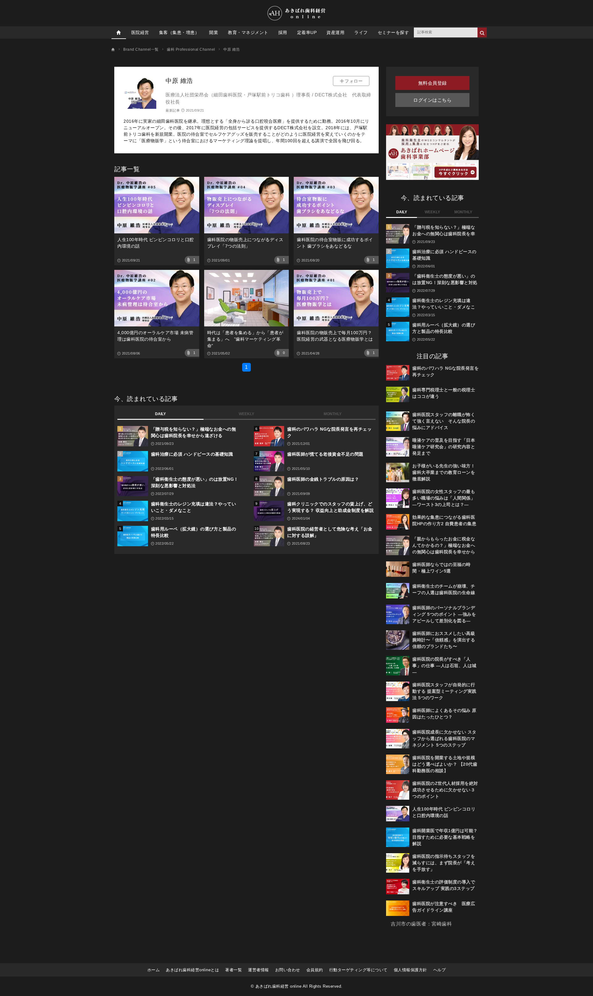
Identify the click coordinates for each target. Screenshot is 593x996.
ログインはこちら (432, 100)
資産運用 (335, 32)
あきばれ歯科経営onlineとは (192, 970)
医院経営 (140, 32)
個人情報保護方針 (410, 970)
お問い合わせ (287, 970)
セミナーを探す (393, 32)
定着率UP (307, 32)
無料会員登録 (432, 83)
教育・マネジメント (248, 32)
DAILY (160, 414)
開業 (213, 32)
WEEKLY (246, 414)
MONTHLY (333, 414)
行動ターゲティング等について (358, 970)
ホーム (153, 970)
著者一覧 (233, 970)
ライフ (361, 32)
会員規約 (314, 970)
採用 (282, 32)
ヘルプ (439, 970)
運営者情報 (258, 970)
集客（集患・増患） (179, 32)
